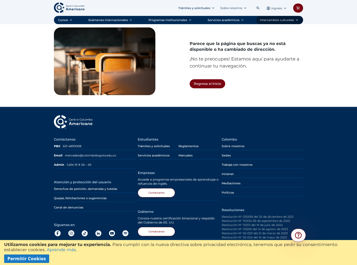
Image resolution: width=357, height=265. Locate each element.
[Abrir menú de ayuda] (298, 235)
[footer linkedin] (101, 233)
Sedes (226, 155)
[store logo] (69, 7)
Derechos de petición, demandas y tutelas (86, 189)
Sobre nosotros (231, 8)
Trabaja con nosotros (237, 165)
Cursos (63, 20)
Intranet (228, 174)
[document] (178, 252)
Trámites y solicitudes (194, 8)
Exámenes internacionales (108, 20)
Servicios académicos (223, 20)
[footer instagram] (74, 233)
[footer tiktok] (88, 233)
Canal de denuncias (68, 207)
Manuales (185, 155)
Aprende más (61, 249)
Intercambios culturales (277, 20)
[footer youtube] (115, 233)
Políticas (228, 192)
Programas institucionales (168, 20)
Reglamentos (188, 146)
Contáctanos (156, 192)
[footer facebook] (61, 233)
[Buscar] (258, 8)
